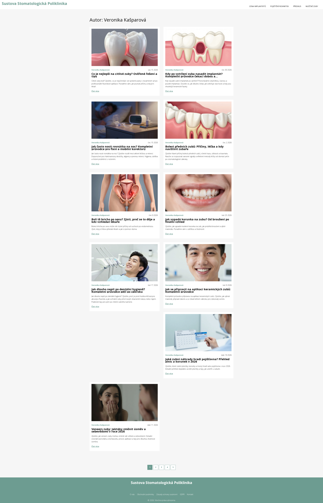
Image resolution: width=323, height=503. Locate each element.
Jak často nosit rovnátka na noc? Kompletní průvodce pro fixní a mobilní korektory (122, 147)
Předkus (297, 6)
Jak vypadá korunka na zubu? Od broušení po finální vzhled (197, 220)
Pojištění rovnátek (279, 6)
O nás (132, 494)
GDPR (182, 494)
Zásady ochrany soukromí (166, 494)
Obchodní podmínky (145, 494)
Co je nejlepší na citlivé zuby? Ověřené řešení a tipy (124, 75)
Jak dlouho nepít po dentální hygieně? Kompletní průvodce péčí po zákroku (118, 290)
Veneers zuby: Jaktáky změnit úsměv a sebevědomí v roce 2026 (118, 430)
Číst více (95, 91)
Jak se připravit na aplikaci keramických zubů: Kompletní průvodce (198, 290)
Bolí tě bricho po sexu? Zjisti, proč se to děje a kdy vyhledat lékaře (123, 220)
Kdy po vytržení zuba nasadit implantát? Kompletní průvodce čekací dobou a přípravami (194, 75)
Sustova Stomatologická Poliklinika (34, 3)
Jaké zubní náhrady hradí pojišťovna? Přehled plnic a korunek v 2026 (197, 360)
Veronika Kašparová (100, 70)
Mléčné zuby (312, 6)
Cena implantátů (257, 6)
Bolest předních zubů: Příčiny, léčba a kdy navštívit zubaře (194, 147)
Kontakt (190, 494)
